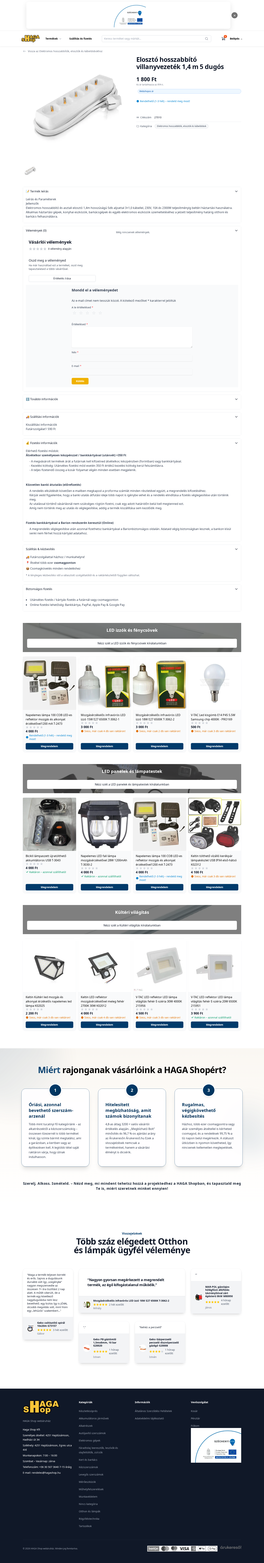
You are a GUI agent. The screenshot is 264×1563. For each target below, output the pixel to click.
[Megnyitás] (128, 15)
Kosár (194, 1411)
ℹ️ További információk (42, 399)
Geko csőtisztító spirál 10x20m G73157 (51, 1324)
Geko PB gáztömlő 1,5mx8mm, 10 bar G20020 (104, 1342)
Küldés (80, 381)
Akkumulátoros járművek (94, 1418)
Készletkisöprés (88, 1411)
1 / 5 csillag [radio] (74, 313)
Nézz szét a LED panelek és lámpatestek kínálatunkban (132, 784)
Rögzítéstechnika (89, 1518)
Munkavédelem (88, 1496)
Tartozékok (85, 1526)
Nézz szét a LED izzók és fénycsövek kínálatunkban (132, 643)
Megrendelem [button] (49, 746)
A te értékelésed (82, 307)
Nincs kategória (88, 1504)
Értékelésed (80, 324)
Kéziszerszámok (88, 1467)
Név (75, 352)
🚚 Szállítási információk (42, 417)
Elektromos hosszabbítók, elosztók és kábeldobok (181, 126)
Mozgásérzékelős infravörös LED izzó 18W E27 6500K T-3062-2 (131, 1300)
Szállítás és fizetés (80, 38)
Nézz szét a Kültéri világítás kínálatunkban (132, 925)
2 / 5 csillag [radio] (81, 313)
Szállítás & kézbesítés (40, 549)
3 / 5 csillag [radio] (87, 313)
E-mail (76, 366)
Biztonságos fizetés (39, 589)
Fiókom (195, 1425)
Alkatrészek (85, 1425)
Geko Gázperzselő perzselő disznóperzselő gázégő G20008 (164, 1342)
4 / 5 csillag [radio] (94, 313)
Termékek (51, 38)
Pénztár (195, 1418)
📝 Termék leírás (37, 191)
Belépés (236, 38)
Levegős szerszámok (91, 1474)
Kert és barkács (88, 1459)
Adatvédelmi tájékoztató (149, 1418)
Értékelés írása (62, 278)
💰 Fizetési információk (41, 443)
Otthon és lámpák (89, 1511)
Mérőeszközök (87, 1482)
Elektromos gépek (89, 1440)
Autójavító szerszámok (92, 1433)
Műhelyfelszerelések (91, 1489)
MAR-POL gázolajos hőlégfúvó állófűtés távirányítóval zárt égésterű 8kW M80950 (219, 1291)
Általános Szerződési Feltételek (153, 1411)
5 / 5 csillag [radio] (100, 313)
